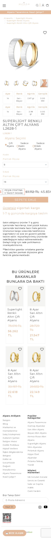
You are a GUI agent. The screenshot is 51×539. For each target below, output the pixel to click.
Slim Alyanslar (35, 447)
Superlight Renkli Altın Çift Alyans (15, 315)
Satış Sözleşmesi (11, 434)
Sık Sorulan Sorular (37, 477)
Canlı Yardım (34, 491)
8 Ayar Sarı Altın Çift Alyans (36, 315)
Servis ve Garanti (36, 480)
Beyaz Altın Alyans (37, 433)
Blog (5, 423)
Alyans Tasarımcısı (37, 422)
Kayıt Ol (9, 507)
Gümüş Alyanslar (36, 426)
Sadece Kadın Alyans (24, 146)
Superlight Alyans (37, 443)
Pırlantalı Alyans (36, 450)
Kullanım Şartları (11, 438)
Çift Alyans (10, 144)
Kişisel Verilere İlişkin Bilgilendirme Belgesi (13, 452)
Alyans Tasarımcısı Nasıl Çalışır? (25, 12)
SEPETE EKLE (25, 199)
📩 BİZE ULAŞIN (14, 533)
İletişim (6, 420)
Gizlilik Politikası (11, 445)
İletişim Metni (10, 441)
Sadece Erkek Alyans (40, 146)
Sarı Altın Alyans (36, 429)
